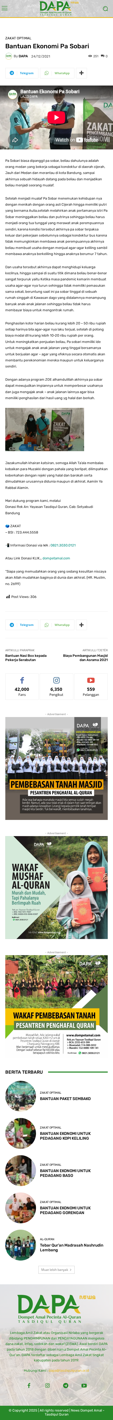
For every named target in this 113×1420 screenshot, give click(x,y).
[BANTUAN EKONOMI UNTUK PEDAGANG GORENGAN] (20, 1207)
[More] (81, 73)
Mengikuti (56, 678)
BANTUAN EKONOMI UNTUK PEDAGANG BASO (65, 1173)
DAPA (23, 56)
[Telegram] (65, 1386)
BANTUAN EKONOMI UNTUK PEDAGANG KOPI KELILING (65, 1136)
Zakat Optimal (18, 38)
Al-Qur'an (47, 1239)
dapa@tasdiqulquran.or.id (69, 1370)
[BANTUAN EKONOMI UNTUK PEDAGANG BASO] (20, 1170)
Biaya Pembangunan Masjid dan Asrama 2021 (85, 658)
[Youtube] (84, 1386)
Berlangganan (91, 678)
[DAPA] (9, 56)
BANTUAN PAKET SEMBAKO (65, 1098)
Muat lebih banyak (54, 1269)
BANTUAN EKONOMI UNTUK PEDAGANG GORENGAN (65, 1210)
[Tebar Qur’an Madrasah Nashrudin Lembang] (20, 1245)
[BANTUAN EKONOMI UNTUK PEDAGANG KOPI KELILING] (20, 1133)
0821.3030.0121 (63, 545)
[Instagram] (47, 1386)
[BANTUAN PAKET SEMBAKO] (20, 1096)
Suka (22, 678)
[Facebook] (29, 1386)
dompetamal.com (56, 558)
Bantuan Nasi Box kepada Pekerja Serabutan (26, 658)
